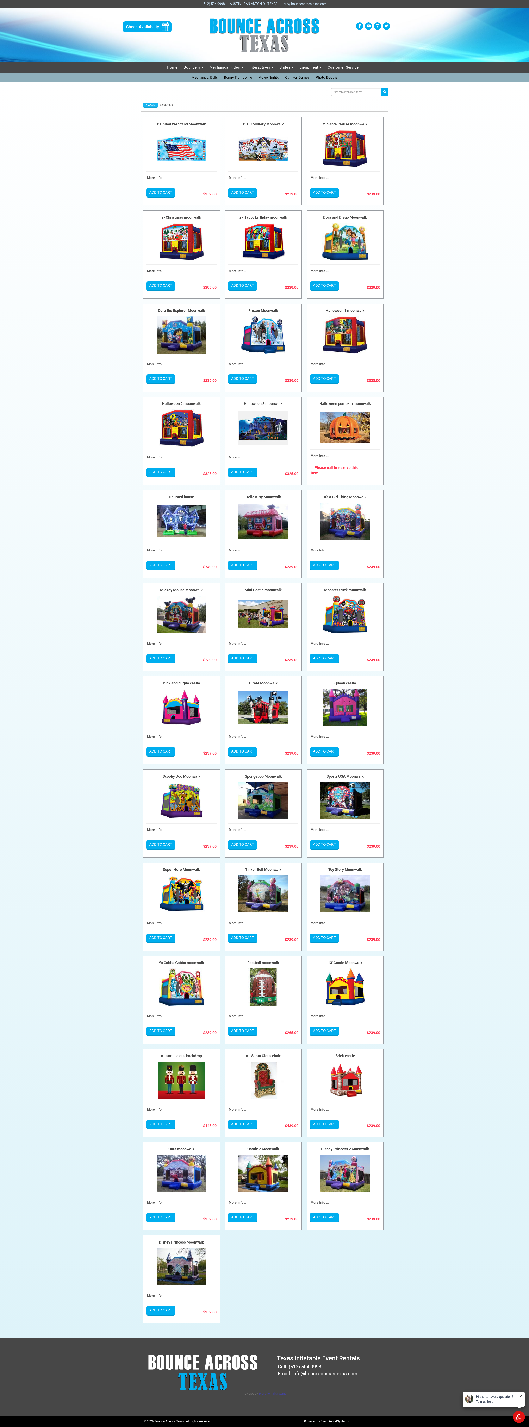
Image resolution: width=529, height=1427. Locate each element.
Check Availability (142, 26)
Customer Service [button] (344, 67)
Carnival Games (297, 77)
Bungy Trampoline (238, 77)
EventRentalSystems (335, 1421)
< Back (150, 104)
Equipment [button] (309, 67)
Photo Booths (326, 77)
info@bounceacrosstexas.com (304, 4)
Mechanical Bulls (205, 77)
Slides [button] (285, 67)
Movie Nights (268, 77)
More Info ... (156, 178)
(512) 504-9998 (213, 4)
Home (172, 67)
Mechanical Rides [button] (225, 67)
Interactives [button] (260, 67)
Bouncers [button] (192, 67)
